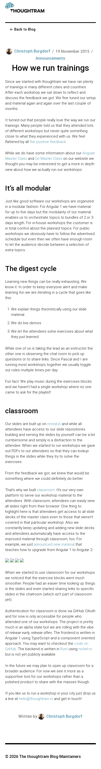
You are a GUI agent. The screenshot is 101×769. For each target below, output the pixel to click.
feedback (58, 142)
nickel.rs (85, 649)
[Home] (24, 11)
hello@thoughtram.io (36, 699)
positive (42, 142)
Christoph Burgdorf (32, 51)
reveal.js (54, 424)
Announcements (50, 58)
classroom (46, 490)
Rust (64, 649)
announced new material (54, 544)
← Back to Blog (23, 29)
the (32, 142)
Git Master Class (48, 158)
